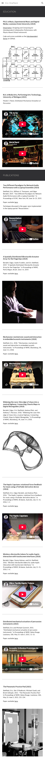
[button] (2, 3)
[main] (22, 12)
